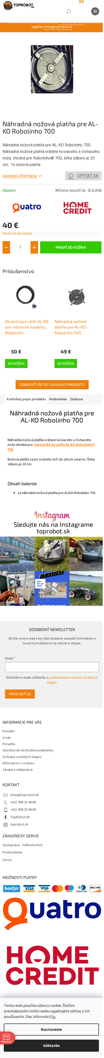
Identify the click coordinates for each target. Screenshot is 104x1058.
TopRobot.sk (20, 817)
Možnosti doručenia (17, 233)
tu (53, 1016)
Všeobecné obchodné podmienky (28, 750)
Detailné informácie (20, 176)
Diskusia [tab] (76, 399)
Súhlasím (51, 1045)
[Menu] (95, 11)
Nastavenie (51, 1029)
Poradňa (9, 744)
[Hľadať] (69, 11)
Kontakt (8, 731)
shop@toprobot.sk (58, 26)
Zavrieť (36, 261)
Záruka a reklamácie (18, 769)
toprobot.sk (19, 824)
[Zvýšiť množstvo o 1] (34, 247)
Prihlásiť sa (20, 694)
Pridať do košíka (71, 247)
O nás (7, 737)
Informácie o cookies (18, 763)
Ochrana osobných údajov (22, 756)
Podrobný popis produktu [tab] (26, 399)
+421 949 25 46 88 (23, 802)
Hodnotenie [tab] (58, 399)
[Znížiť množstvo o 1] (6, 247)
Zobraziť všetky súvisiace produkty (52, 384)
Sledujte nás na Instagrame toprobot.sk (53, 527)
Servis (7, 860)
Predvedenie (12, 852)
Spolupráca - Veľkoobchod (22, 845)
